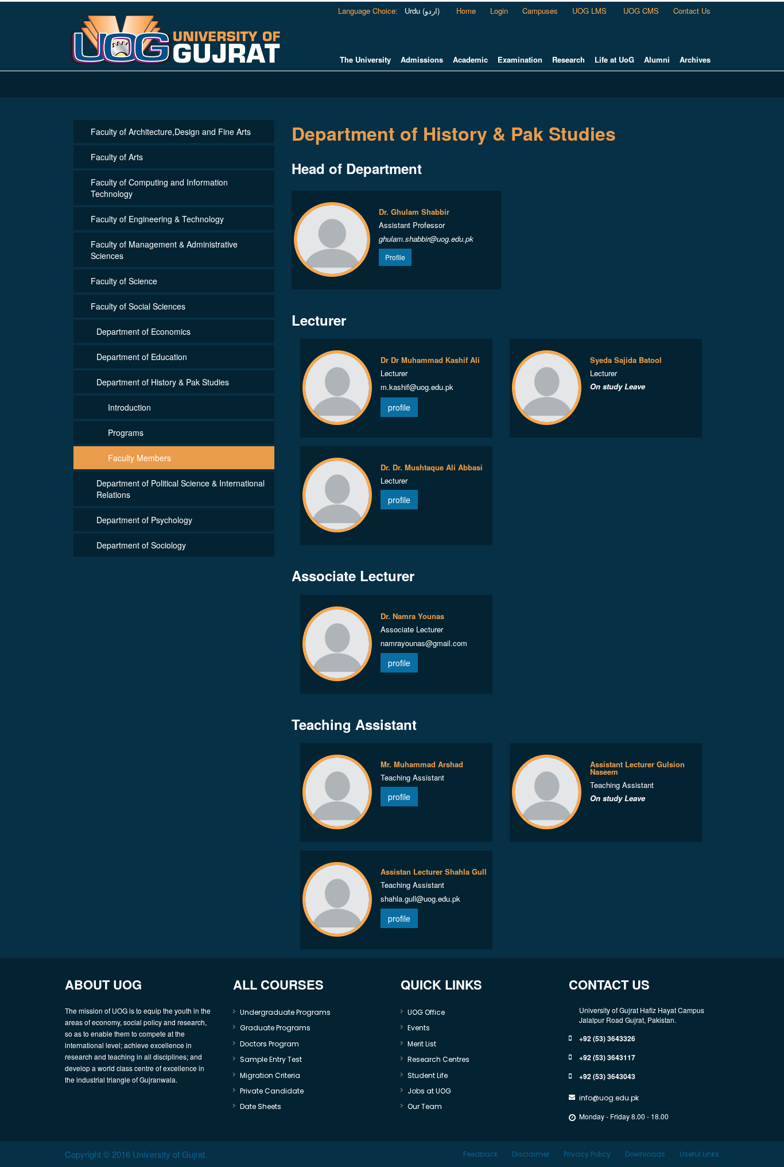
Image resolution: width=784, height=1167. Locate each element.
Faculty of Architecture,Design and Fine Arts (171, 131)
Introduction (129, 407)
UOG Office (426, 1012)
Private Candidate (272, 1091)
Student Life (427, 1075)
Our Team (424, 1106)
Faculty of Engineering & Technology (157, 219)
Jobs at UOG (429, 1091)
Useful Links (699, 1154)
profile (399, 407)
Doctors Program (269, 1044)
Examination (520, 60)
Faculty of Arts (117, 157)
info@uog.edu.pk (609, 1098)
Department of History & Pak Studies (162, 382)
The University (365, 60)
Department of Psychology (144, 519)
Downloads (645, 1154)
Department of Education (141, 356)
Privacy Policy (587, 1154)
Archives (695, 60)
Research (568, 60)
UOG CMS (641, 10)
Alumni (657, 60)
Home (466, 10)
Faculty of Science (124, 281)
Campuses (540, 10)
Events (418, 1028)
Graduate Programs (275, 1028)
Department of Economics (143, 331)
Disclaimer (530, 1154)
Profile (395, 257)
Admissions (422, 60)
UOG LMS (590, 10)
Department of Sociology (141, 545)
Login (499, 10)
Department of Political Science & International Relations (180, 488)
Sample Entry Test (271, 1059)
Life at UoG (614, 60)
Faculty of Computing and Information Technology (159, 187)
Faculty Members (139, 457)
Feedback (480, 1154)
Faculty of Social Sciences (138, 306)
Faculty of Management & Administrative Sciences (164, 249)
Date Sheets (260, 1106)
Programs (125, 432)
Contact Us (692, 10)
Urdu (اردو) (421, 10)
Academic (470, 60)
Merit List (421, 1044)
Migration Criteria (270, 1075)
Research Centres (438, 1059)
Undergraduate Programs (285, 1012)
